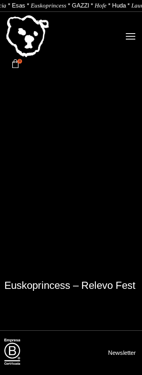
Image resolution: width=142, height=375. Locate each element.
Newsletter (122, 352)
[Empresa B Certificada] (12, 352)
